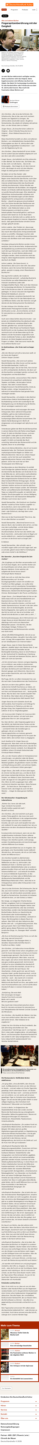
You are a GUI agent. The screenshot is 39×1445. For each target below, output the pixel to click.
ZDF (15, 1435)
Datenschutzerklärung (10, 1424)
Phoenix (21, 1435)
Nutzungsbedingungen (10, 1427)
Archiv (5, 16)
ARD (10, 1435)
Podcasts (25, 9)
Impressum (5, 1430)
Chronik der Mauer (8, 1438)
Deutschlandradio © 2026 (11, 1441)
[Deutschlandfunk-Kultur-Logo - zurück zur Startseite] (19, 4)
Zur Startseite (6, 1388)
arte (27, 1435)
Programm (14, 9)
